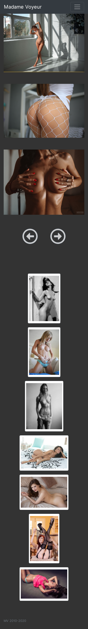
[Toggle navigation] (77, 7)
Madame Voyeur (23, 7)
